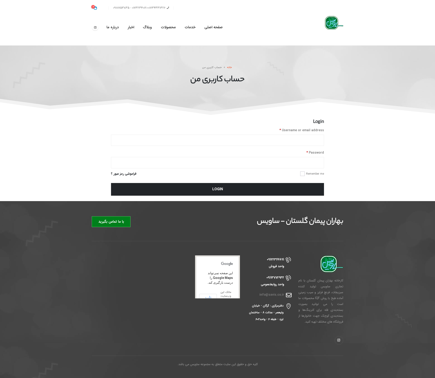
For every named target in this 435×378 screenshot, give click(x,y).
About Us (206, 8)
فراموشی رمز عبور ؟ (123, 173)
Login (217, 189)
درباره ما (112, 27)
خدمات (190, 27)
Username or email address (301, 130)
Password (315, 152)
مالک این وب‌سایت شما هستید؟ (225, 298)
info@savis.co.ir (271, 294)
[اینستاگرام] (95, 27)
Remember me (315, 174)
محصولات (168, 27)
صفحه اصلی (213, 27)
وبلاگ (147, 27)
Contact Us (185, 8)
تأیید (208, 297)
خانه (229, 67)
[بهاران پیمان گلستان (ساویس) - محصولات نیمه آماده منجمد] (329, 23)
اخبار (131, 27)
